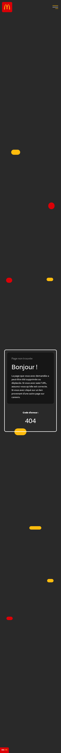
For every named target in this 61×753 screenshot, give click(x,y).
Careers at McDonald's (7, 7)
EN (3, 750)
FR (6, 750)
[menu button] (55, 7)
